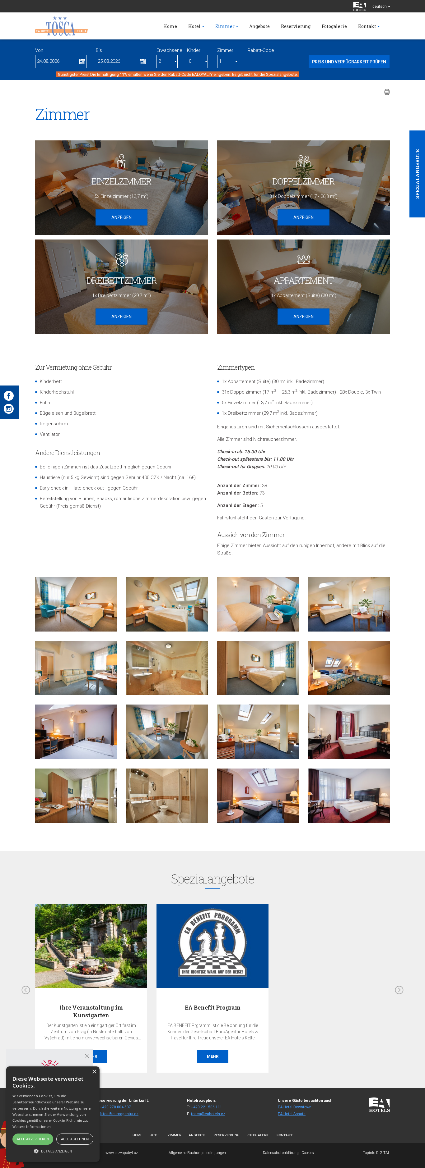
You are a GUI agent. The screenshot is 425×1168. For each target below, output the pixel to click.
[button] (52, 1151)
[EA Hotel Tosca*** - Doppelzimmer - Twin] (76, 796)
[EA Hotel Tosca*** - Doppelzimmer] (349, 604)
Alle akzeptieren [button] (33, 1139)
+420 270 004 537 (115, 1107)
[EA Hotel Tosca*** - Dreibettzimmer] (76, 604)
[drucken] (387, 92)
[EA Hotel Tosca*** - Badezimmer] (167, 668)
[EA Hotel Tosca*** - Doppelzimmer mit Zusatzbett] (349, 668)
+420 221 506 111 (206, 1107)
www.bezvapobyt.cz (121, 1153)
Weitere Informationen (31, 1126)
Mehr (212, 1056)
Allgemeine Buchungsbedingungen (197, 1153)
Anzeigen (121, 217)
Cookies (307, 1153)
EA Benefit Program (213, 1007)
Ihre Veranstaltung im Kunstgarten (91, 1011)
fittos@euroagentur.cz (119, 1114)
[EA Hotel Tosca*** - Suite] (76, 668)
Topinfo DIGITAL (376, 1153)
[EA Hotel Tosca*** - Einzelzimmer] (167, 604)
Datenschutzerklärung (281, 1153)
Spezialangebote (417, 174)
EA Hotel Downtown (294, 1107)
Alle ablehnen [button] (75, 1139)
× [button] (94, 1072)
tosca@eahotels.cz (208, 1114)
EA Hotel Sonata (292, 1114)
